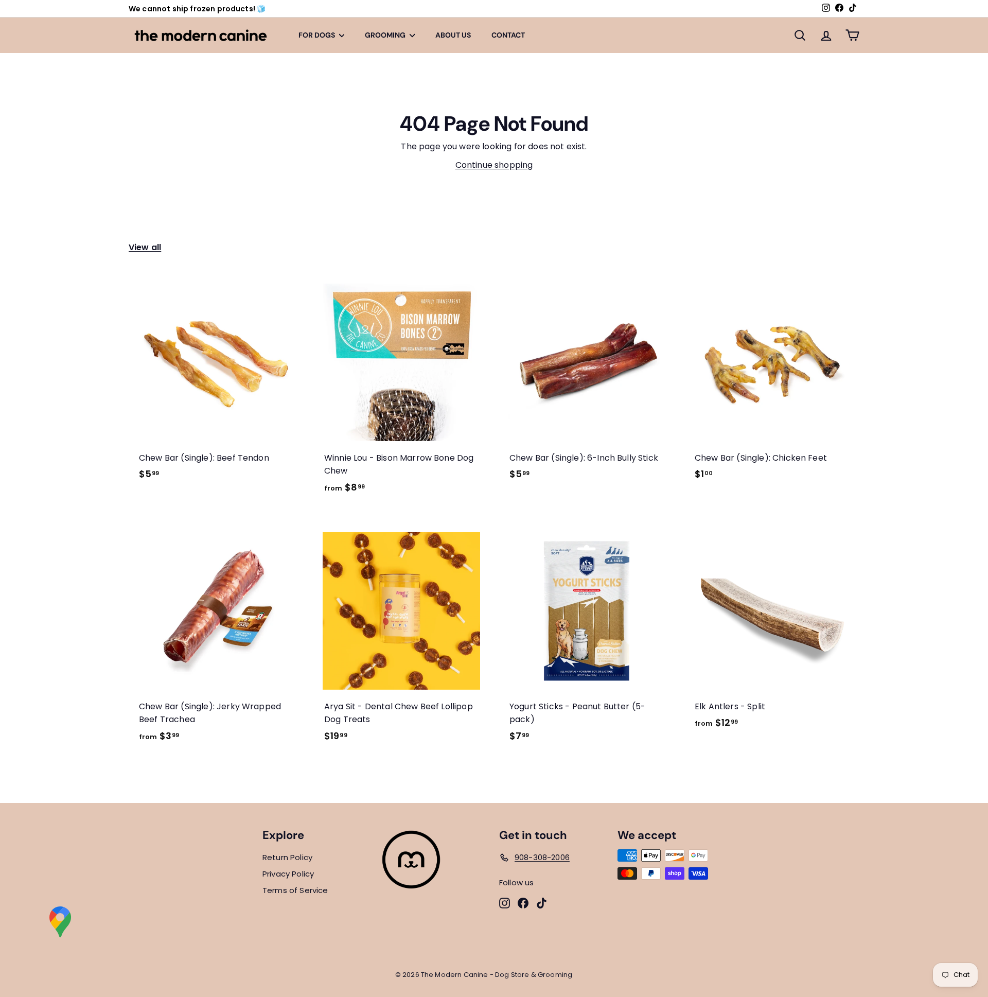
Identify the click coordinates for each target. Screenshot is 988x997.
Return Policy (287, 857)
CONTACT (508, 35)
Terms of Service (295, 890)
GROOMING (386, 35)
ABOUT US (453, 35)
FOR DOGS (317, 35)
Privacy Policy (288, 873)
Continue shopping (494, 165)
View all (145, 247)
